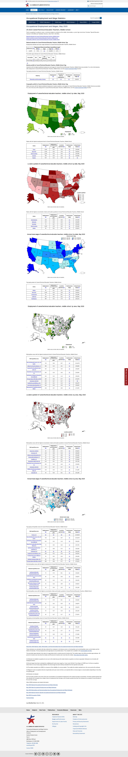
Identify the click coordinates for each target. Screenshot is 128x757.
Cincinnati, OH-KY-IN (34, 381)
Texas (34, 149)
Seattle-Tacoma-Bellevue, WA (34, 383)
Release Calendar (94, 3)
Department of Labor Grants (59, 721)
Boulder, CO (34, 459)
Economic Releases (62, 710)
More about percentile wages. (81, 654)
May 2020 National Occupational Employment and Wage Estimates (42, 684)
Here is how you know (52, 1)
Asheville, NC (34, 472)
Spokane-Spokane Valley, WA (34, 559)
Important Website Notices (80, 728)
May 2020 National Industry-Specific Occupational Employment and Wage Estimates (46, 692)
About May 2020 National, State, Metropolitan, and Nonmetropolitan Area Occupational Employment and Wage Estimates (54, 646)
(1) (33, 48)
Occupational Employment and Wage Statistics (49, 13)
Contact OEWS (29, 748)
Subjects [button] (33, 10)
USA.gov (54, 726)
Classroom (73, 710)
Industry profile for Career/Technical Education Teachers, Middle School (42, 38)
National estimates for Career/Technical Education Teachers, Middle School (42, 36)
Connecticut (34, 294)
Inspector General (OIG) (58, 716)
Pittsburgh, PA (34, 551)
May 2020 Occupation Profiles (33, 695)
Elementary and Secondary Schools (38, 79)
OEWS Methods (70, 22)
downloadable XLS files (86, 650)
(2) (52, 48)
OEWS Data (58, 22)
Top (67, 42)
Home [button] (27, 10)
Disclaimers (76, 724)
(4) (44, 51)
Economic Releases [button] (60, 10)
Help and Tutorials (77, 731)
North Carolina (34, 153)
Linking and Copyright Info (79, 726)
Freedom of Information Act (80, 719)
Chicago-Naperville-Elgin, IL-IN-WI (34, 379)
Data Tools (42, 710)
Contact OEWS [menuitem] (95, 22)
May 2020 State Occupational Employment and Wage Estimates (41, 687)
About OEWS (83, 22)
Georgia (34, 155)
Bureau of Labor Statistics (31, 13)
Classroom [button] (71, 10)
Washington (34, 298)
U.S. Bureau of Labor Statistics (40, 5)
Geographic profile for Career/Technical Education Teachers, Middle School (42, 39)
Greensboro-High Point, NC (34, 461)
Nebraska (34, 222)
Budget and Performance (58, 719)
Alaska (34, 228)
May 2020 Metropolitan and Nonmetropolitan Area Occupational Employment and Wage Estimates (49, 690)
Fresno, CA (34, 534)
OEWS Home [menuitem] (32, 22)
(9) (63, 146)
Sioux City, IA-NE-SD (34, 451)
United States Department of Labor (96, 1)
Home (28, 710)
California (34, 296)
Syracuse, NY (34, 453)
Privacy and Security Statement (81, 721)
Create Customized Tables (71, 68)
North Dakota (34, 220)
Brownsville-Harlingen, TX (34, 457)
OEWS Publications (45, 22)
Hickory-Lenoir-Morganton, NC (34, 455)
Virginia (34, 157)
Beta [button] (77, 10)
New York (34, 151)
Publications (51, 710)
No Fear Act (55, 724)
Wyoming (34, 224)
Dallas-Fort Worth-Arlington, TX (34, 366)
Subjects (34, 710)
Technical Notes (30, 697)
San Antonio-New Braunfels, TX (34, 385)
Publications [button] (49, 10)
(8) (53, 79)
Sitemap (75, 716)
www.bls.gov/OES (30, 745)
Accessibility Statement (79, 733)
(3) (38, 48)
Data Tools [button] (41, 10)
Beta (80, 710)
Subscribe (101, 3)
